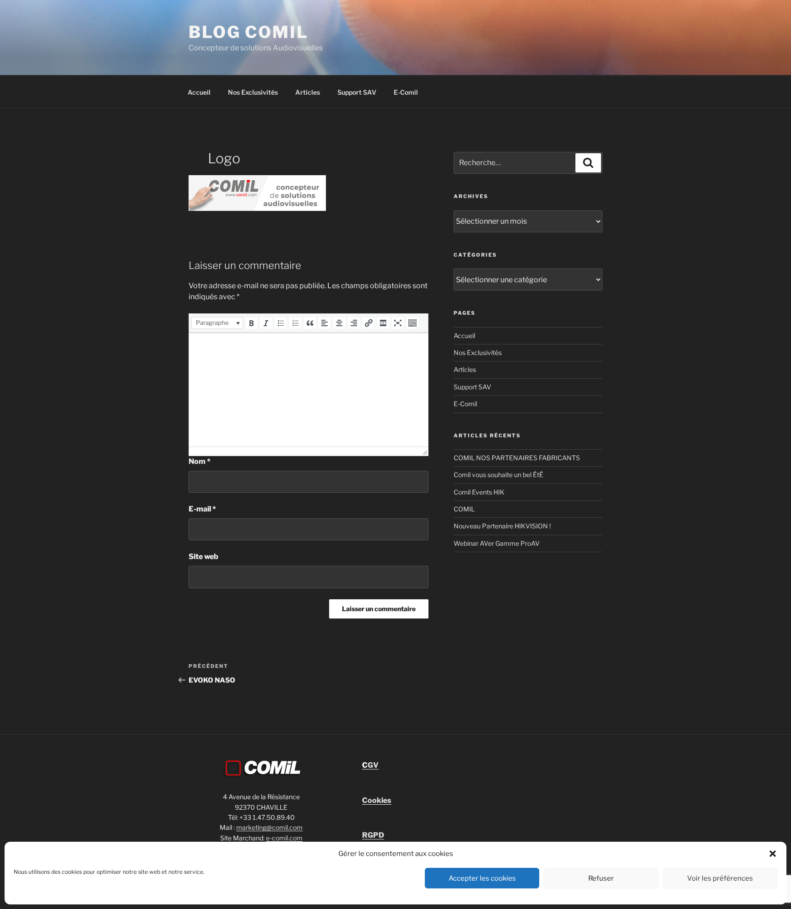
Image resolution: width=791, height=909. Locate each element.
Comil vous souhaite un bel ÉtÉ (498, 475)
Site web (203, 556)
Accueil (199, 92)
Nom (200, 461)
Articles (307, 92)
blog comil (249, 32)
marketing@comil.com (269, 827)
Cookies (376, 800)
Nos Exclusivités (253, 92)
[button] (772, 853)
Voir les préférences (720, 878)
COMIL (464, 509)
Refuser (601, 878)
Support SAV (356, 92)
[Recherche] (588, 162)
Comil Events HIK (479, 492)
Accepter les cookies (482, 878)
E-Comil (406, 92)
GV (370, 765)
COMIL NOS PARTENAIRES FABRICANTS (517, 458)
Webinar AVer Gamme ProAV (497, 543)
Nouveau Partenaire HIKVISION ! (502, 526)
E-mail (202, 509)
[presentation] (217, 322)
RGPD (373, 835)
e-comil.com (284, 838)
